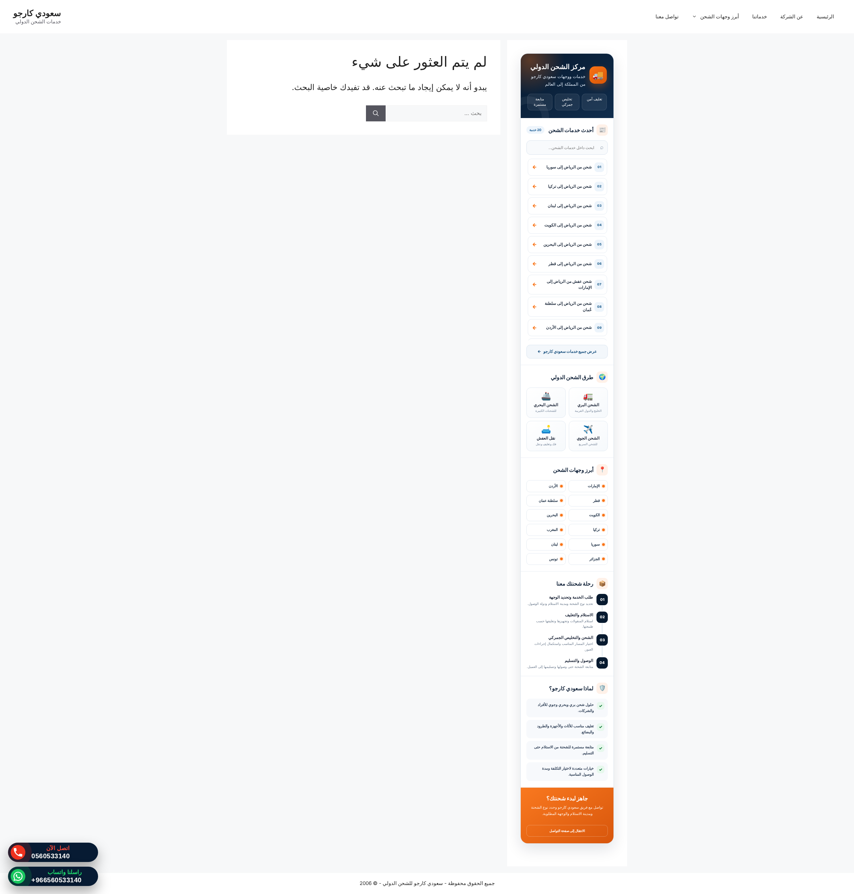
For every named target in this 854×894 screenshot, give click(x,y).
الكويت (594, 515)
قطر (596, 501)
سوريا (595, 544)
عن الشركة (791, 16)
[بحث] (376, 113)
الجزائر (594, 559)
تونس (553, 559)
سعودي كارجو (37, 13)
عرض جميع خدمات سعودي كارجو (567, 351)
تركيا (596, 530)
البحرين (552, 515)
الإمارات (594, 486)
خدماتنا (759, 16)
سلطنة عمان (548, 501)
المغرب (552, 530)
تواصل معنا (667, 16)
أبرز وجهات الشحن (719, 16)
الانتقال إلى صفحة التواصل (567, 831)
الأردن (553, 486)
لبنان (554, 544)
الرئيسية (825, 16)
